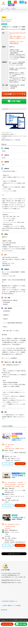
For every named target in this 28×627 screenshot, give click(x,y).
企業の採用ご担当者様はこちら (10, 601)
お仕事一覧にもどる (13, 554)
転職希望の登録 (21, 2)
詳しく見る (8, 463)
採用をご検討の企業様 (11, 5)
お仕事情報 (13, 8)
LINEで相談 (15, 101)
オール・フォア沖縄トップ (5, 8)
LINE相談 (9, 2)
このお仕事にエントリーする (14, 94)
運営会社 (5, 610)
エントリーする (20, 463)
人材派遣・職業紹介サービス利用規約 (11, 605)
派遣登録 (15, 2)
